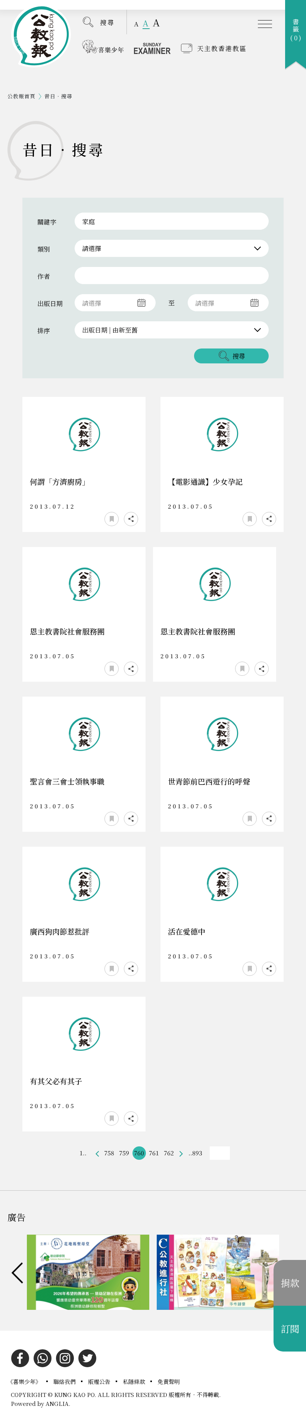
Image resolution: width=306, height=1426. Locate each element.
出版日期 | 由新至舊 (110, 329)
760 (139, 1153)
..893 (195, 1153)
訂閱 (290, 1328)
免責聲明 (168, 1381)
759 (124, 1153)
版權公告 (100, 1381)
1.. (83, 1153)
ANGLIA (57, 1403)
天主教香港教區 (222, 48)
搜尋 (107, 22)
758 (109, 1153)
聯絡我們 (65, 1381)
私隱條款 (135, 1381)
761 (154, 1153)
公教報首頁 (21, 96)
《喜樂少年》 (25, 1381)
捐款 (290, 1282)
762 (169, 1153)
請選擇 (91, 248)
